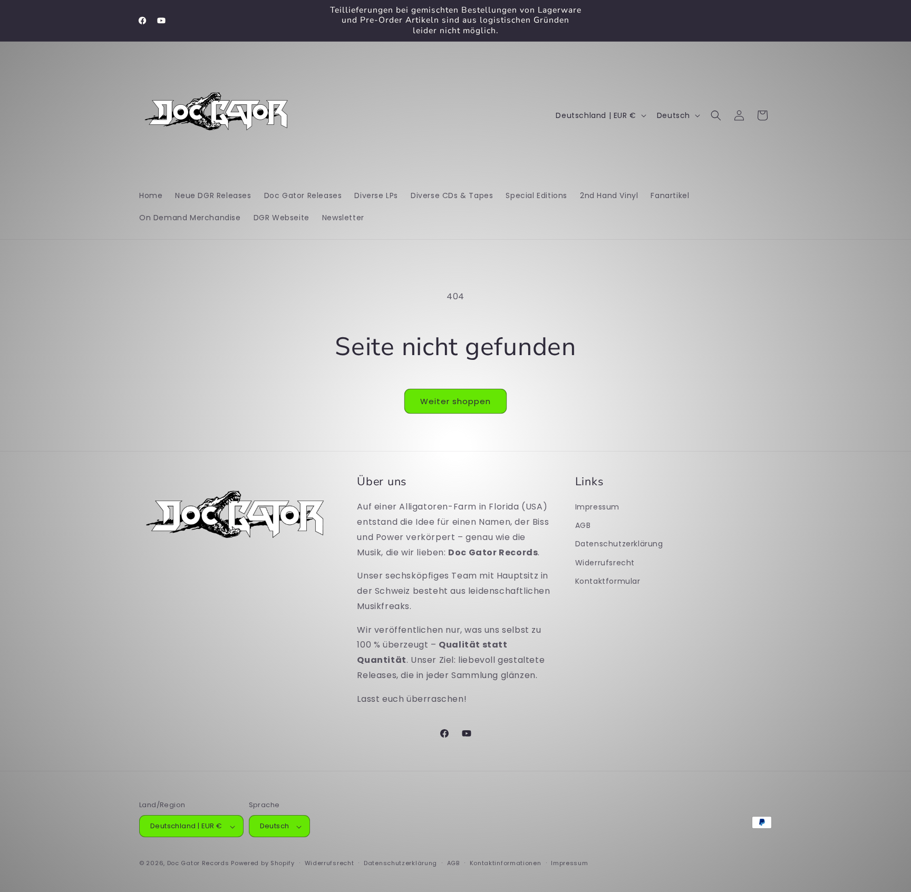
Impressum (597, 507)
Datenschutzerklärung (619, 543)
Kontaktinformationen (505, 863)
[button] (716, 115)
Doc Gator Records (198, 863)
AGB (583, 525)
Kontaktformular (608, 580)
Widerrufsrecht (605, 562)
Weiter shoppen (455, 401)
